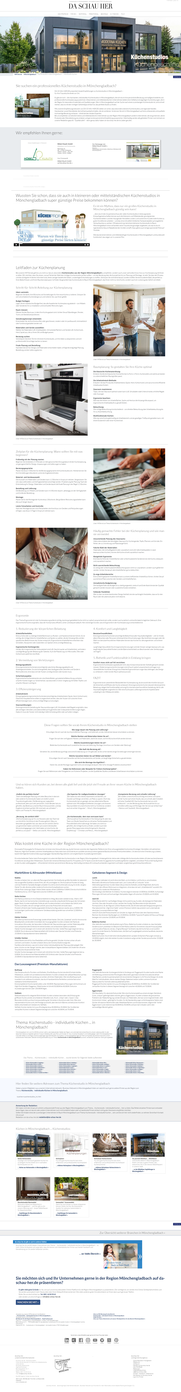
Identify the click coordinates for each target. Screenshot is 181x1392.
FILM (123, 14)
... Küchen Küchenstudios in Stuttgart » (133, 1069)
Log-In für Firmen (138, 1377)
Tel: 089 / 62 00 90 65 (48, 1294)
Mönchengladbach (30, 74)
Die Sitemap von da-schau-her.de (142, 1375)
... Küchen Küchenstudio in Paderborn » (133, 1066)
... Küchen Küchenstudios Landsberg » (100, 1064)
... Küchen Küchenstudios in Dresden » (34, 1069)
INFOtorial (18, 74)
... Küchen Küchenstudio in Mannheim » (101, 1071)
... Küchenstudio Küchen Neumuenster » (134, 1063)
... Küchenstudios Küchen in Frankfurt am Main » (36, 1072)
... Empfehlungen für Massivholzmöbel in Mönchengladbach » (30, 1214)
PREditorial (136, 1362)
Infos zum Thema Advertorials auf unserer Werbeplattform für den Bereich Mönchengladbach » (119, 1319)
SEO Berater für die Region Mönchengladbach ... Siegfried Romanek (34, 1319)
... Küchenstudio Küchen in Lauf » (99, 1067)
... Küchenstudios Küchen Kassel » (66, 1071)
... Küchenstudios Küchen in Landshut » (100, 1066)
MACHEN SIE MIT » (28, 1302)
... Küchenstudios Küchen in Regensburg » (134, 1067)
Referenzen (136, 1369)
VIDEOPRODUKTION (139, 1370)
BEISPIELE (104, 14)
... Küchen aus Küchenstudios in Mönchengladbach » (33, 1167)
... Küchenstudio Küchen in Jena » (66, 1067)
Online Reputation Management (142, 1360)
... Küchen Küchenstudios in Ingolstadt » (67, 1066)
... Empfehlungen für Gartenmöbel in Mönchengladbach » (66, 1214)
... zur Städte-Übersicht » (90, 1253)
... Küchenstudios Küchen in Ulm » (132, 1071)
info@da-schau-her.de (51, 1297)
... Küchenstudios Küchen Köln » (99, 1063)
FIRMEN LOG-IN (172, 0)
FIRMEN (73, 14)
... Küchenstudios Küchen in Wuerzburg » (134, 1072)
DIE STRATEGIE (63, 14)
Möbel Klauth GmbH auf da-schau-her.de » (65, 162)
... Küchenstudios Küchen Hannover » (67, 1064)
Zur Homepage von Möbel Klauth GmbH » (99, 145)
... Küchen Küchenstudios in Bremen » (34, 1066)
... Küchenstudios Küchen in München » (100, 1072)
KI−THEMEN (114, 14)
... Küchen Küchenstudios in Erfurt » (33, 1071)
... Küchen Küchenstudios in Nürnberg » (134, 1064)
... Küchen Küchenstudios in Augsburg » (34, 1063)
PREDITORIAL (93, 14)
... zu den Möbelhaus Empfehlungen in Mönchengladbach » (143, 1170)
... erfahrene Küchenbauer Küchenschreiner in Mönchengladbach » (107, 1168)
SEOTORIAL (83, 14)
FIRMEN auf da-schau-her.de (141, 1365)
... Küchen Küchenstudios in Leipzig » (100, 1069)
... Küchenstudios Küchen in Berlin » (33, 1064)
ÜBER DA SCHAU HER (139, 1372)
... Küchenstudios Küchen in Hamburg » (67, 1063)
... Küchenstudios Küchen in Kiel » (66, 1072)
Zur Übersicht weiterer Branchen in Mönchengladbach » (132, 1232)
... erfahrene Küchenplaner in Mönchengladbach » (70, 1165)
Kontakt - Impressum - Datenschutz (143, 1373)
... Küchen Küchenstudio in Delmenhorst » (35, 1067)
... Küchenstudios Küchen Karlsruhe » (67, 1069)
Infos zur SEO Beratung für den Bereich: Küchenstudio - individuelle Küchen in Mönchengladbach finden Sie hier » (108, 1315)
